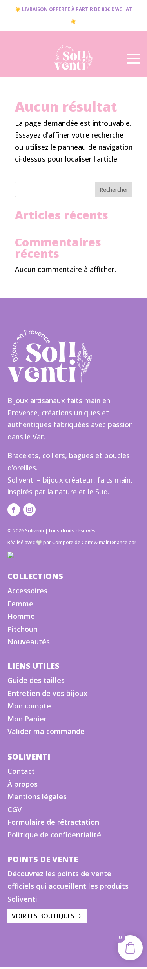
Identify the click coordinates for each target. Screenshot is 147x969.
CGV (14, 809)
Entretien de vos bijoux (47, 693)
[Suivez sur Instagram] (29, 509)
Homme (21, 616)
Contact (21, 771)
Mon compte (29, 705)
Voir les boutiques (43, 916)
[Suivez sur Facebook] (13, 509)
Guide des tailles (36, 680)
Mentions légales (37, 796)
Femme (20, 603)
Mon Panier (27, 718)
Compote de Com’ (72, 542)
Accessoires (27, 590)
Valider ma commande (46, 731)
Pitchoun (22, 629)
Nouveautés (28, 641)
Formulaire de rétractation (53, 822)
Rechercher (114, 189)
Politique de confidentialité (54, 834)
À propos (22, 784)
